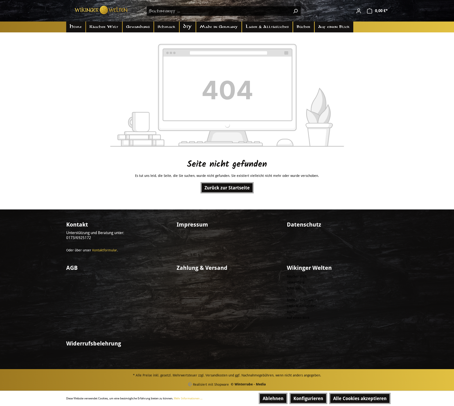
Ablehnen (273, 398)
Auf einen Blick (298, 318)
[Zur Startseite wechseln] (101, 10)
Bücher (292, 312)
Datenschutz (304, 224)
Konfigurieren (308, 398)
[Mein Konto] (358, 10)
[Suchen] (295, 11)
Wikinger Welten (309, 268)
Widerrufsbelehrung (93, 343)
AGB (72, 268)
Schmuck (293, 288)
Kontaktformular (104, 250)
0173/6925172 (78, 238)
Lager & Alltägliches (301, 306)
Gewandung (295, 282)
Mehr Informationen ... (188, 398)
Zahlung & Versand (202, 268)
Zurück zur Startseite (227, 187)
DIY (289, 294)
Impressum (192, 224)
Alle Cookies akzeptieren (360, 398)
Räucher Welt (297, 276)
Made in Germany (300, 300)
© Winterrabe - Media (248, 384)
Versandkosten (216, 375)
